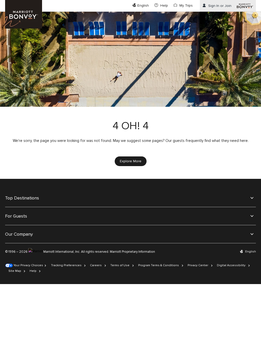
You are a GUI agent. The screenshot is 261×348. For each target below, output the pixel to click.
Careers (96, 265)
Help (33, 271)
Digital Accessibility (231, 265)
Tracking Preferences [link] (66, 265)
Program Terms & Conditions (158, 265)
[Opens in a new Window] (245, 5)
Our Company (19, 234)
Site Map (14, 271)
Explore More (130, 161)
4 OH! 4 (131, 125)
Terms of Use (119, 265)
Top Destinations (22, 198)
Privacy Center (198, 265)
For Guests (16, 216)
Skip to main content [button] (17, 2)
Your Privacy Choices (28, 265)
